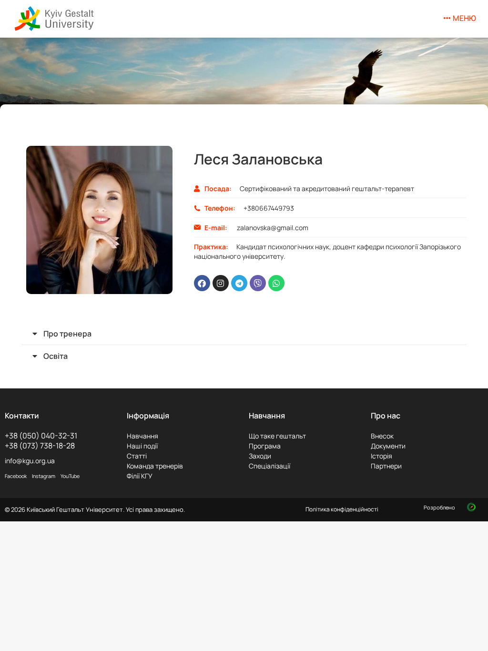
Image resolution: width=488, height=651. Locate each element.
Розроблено (440, 507)
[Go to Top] (473, 636)
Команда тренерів (155, 465)
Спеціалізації (269, 465)
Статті (137, 455)
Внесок (382, 435)
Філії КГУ (139, 475)
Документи (388, 445)
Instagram (43, 476)
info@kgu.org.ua (30, 460)
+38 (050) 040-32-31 (41, 435)
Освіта (55, 356)
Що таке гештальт (277, 435)
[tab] (244, 334)
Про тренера (67, 333)
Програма (265, 445)
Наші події (142, 445)
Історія (381, 455)
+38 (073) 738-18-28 (40, 445)
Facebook (16, 476)
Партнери (386, 465)
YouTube (70, 476)
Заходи (260, 455)
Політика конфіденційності (341, 509)
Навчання (142, 435)
